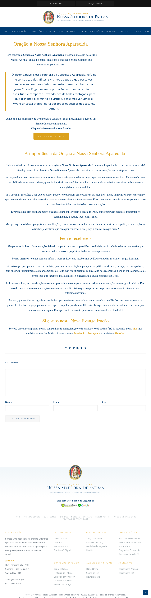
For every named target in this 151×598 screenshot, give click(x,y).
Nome (8, 401)
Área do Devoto (32, 517)
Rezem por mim (103, 517)
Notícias (75, 517)
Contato (87, 517)
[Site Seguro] (75, 505)
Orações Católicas (63, 580)
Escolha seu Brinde (51, 136)
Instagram (94, 333)
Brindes (124, 31)
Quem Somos (61, 538)
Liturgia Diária (93, 576)
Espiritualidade (67, 31)
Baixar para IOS (126, 572)
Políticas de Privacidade (75, 519)
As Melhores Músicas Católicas (99, 31)
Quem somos (50, 517)
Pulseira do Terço (95, 542)
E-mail (56, 401)
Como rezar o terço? (64, 576)
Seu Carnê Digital (62, 550)
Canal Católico (61, 568)
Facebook (79, 333)
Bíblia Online (92, 568)
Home (6, 31)
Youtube (119, 333)
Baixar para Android (128, 568)
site (135, 328)
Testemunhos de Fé (129, 553)
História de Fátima (63, 572)
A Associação (19, 31)
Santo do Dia (92, 572)
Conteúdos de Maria (43, 31)
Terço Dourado (94, 538)
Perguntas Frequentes (130, 550)
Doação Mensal (95, 3)
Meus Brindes (56, 3)
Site (104, 401)
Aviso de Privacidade (125, 517)
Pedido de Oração (63, 584)
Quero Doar (142, 31)
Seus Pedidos (61, 546)
